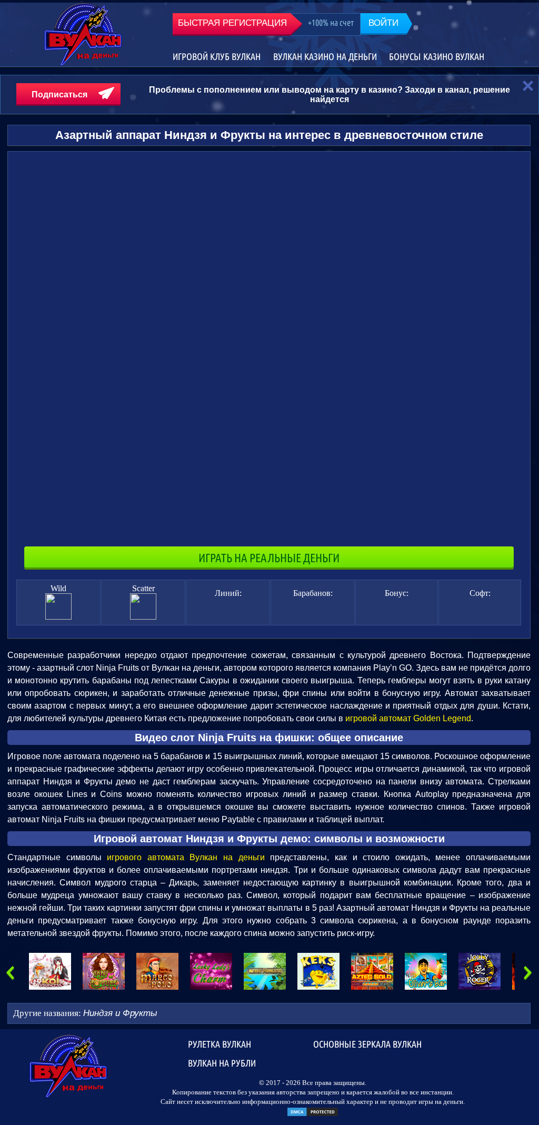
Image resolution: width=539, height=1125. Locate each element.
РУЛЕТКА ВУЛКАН (219, 1044)
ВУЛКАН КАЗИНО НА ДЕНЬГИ (325, 57)
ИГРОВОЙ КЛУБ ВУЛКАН (217, 57)
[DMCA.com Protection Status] (312, 1115)
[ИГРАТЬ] (50, 971)
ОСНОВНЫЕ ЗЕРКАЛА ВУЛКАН (367, 1044)
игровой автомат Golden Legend (408, 718)
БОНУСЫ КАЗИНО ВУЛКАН (436, 57)
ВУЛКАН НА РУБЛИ (222, 1063)
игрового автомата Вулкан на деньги (185, 857)
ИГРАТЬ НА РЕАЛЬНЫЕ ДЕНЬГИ (269, 557)
